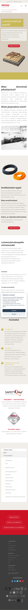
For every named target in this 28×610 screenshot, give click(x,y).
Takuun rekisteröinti (12, 557)
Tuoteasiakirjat (7, 455)
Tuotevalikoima (11, 547)
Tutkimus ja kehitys (12, 545)
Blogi (9, 562)
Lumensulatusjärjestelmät (10, 9)
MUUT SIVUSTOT (15, 573)
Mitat (5, 452)
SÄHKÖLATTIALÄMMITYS (14, 522)
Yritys (9, 543)
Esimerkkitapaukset (12, 569)
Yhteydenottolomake (12, 549)
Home (2, 9)
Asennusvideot (11, 567)
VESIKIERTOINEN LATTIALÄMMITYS (14, 527)
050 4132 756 (10, 1)
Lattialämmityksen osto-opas (13, 555)
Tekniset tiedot (7, 450)
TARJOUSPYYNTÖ (14, 46)
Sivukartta (10, 559)
